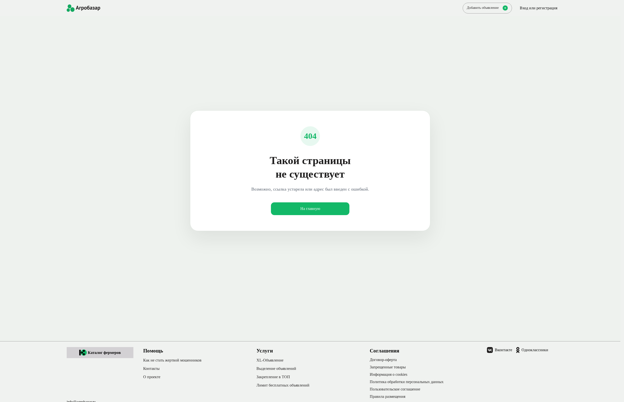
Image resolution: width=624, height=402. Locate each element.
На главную (310, 209)
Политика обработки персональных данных (407, 382)
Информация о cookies (388, 374)
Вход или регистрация (538, 8)
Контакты (151, 368)
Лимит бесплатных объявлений (282, 385)
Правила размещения (387, 396)
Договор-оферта (383, 360)
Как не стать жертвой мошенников (172, 360)
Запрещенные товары (388, 367)
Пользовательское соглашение (395, 389)
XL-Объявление (269, 360)
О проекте (151, 377)
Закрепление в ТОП (273, 377)
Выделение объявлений (276, 368)
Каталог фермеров (104, 352)
